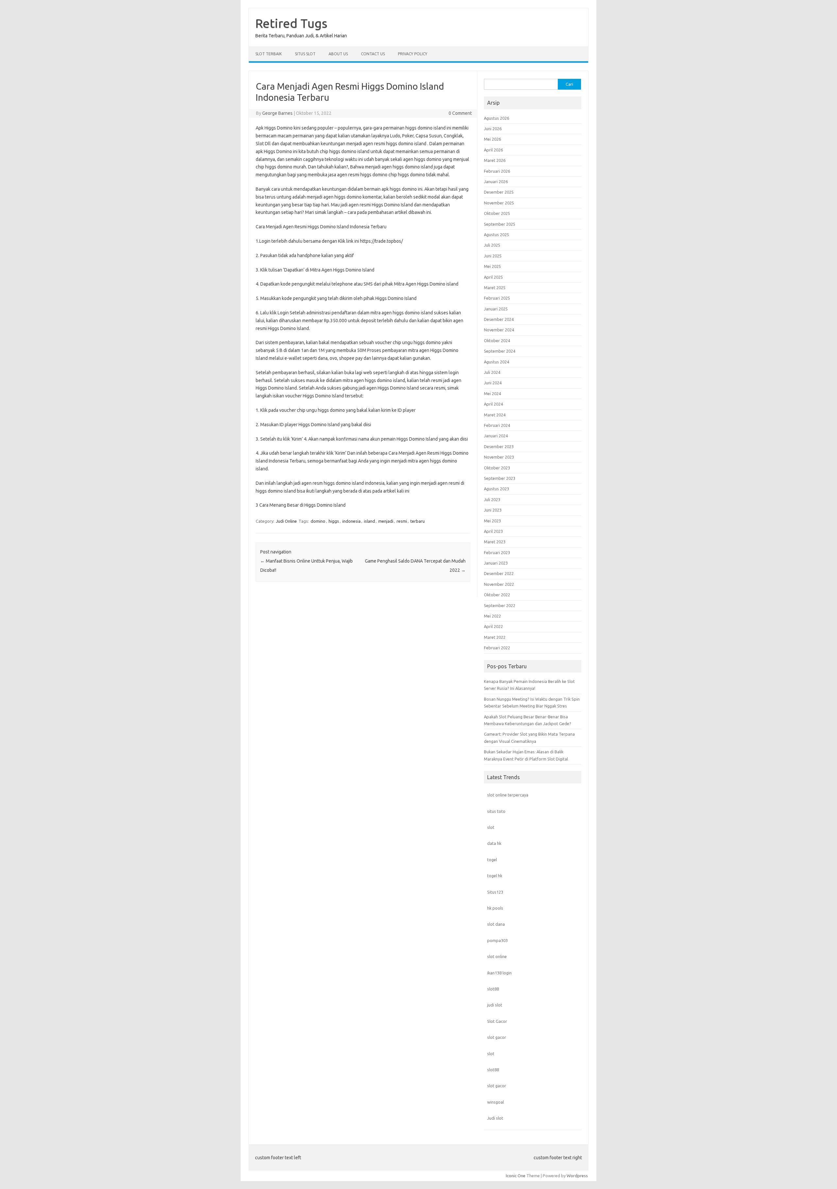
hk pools (495, 908)
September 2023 (499, 478)
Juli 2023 (492, 499)
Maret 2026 (494, 160)
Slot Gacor (497, 1021)
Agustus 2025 (496, 234)
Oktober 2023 (497, 467)
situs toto (496, 811)
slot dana (496, 924)
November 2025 (499, 203)
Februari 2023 (497, 552)
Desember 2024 (499, 319)
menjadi (385, 521)
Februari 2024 (497, 425)
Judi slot (495, 1118)
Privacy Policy (412, 54)
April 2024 (493, 404)
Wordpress (577, 1175)
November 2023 (499, 457)
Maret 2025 (494, 287)
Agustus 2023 (496, 488)
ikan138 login (499, 972)
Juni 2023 (493, 510)
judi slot (494, 1005)
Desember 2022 (499, 573)
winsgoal (495, 1102)
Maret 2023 (494, 541)
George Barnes (277, 113)
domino (318, 521)
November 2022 (499, 584)
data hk (494, 843)
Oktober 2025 (497, 213)
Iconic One (515, 1175)
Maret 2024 (494, 414)
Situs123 (495, 892)
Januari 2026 (496, 181)
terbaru (417, 521)
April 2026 (493, 150)
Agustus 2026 (496, 118)
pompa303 (497, 940)
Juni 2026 (493, 128)
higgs (334, 521)
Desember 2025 (499, 192)
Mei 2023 (492, 520)
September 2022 (499, 605)
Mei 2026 (492, 139)
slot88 (493, 989)
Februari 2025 (497, 298)
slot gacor (496, 1037)
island (369, 521)
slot (490, 827)
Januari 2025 (496, 308)
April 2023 (493, 531)
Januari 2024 (496, 435)
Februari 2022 (497, 647)
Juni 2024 (493, 382)
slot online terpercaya (507, 795)
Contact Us (373, 54)
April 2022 (493, 626)
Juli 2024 (492, 372)
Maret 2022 (494, 637)
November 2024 (499, 329)
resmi (402, 521)
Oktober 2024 (497, 340)
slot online (497, 956)
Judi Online (286, 521)
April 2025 (493, 277)
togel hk (494, 875)
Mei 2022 (492, 616)
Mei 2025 (492, 266)
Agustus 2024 (496, 361)
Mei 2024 (492, 393)
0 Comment (460, 113)
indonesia (351, 521)
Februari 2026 (497, 171)
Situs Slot (305, 54)
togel (492, 859)
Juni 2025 (493, 256)
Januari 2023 (496, 563)
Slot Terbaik (268, 54)
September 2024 (499, 351)
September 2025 (499, 224)
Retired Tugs (291, 23)
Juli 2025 (492, 245)
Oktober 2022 (497, 594)
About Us (338, 54)
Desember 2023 (499, 446)
